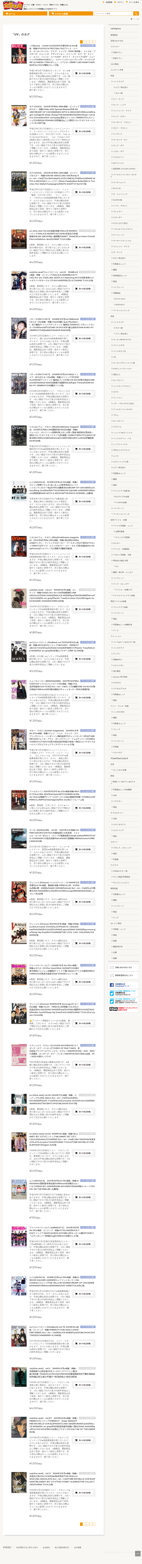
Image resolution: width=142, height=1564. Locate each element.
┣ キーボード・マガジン (121, 122)
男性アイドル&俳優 (118, 601)
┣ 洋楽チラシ (116, 52)
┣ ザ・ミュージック (119, 194)
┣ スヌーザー (116, 217)
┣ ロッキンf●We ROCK (121, 339)
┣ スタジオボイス (118, 824)
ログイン (120, 2)
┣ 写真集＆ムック (118, 264)
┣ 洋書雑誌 (115, 293)
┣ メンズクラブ (117, 648)
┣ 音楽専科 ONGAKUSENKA (123, 169)
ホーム (12, 13)
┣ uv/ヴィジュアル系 (119, 462)
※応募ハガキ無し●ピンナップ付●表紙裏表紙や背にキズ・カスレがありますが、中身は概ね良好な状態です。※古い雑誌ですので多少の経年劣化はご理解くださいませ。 (49, 660)
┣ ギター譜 (117, 328)
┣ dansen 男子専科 (119, 677)
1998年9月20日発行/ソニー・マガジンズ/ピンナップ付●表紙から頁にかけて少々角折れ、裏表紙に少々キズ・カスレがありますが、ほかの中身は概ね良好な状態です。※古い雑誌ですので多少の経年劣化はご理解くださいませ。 (49, 1157)
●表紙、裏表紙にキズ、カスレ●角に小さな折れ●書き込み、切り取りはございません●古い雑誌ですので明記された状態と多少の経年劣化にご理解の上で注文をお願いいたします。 (49, 250)
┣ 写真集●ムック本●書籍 (121, 789)
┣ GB (113, 357)
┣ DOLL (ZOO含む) (119, 223)
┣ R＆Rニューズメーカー (121, 368)
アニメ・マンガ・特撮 (120, 706)
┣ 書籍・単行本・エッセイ (122, 572)
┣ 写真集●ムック (118, 694)
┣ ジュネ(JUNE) (117, 712)
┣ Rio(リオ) (116, 188)
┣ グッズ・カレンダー (120, 584)
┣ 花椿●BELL (116, 659)
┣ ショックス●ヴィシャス (121, 432)
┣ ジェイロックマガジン (121, 386)
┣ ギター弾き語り (118, 258)
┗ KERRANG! (118, 304)
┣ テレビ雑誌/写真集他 (120, 877)
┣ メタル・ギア (117, 151)
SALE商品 (115, 64)
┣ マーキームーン (118, 182)
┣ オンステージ (117, 421)
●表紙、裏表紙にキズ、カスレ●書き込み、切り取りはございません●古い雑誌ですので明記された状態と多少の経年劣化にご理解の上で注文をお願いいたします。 (49, 903)
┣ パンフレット (117, 287)
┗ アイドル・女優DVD (121, 590)
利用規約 (7, 1547)
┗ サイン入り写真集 (120, 537)
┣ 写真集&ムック (118, 894)
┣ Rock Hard (118, 299)
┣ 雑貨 (114, 941)
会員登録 (109, 2)
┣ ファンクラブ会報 (119, 607)
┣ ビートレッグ (117, 235)
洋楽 (112, 76)
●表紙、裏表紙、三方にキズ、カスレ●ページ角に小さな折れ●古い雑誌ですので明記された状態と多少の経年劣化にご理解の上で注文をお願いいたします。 (49, 809)
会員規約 (46, 1547)
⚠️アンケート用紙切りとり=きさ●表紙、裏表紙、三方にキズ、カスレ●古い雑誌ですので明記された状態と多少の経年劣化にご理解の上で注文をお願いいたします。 (49, 1024)
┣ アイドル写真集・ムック (122, 526)
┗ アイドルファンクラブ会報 (123, 595)
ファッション (116, 636)
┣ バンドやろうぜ (118, 351)
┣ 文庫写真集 (117, 531)
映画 (112, 776)
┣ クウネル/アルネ (118, 688)
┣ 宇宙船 (115, 747)
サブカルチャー (117, 813)
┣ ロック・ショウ (118, 105)
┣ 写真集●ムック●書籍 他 (121, 624)
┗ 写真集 (115, 859)
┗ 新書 (114, 958)
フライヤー (115, 46)
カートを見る (134, 2)
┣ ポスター (115, 543)
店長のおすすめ (117, 41)
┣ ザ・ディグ (116, 252)
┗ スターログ (116, 752)
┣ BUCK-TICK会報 (120, 496)
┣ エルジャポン (117, 665)
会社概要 (77, 1547)
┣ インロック (116, 134)
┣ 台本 (114, 795)
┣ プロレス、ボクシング (121, 848)
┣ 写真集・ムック (118, 929)
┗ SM (114, 566)
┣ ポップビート (117, 380)
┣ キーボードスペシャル (121, 240)
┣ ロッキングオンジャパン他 (123, 363)
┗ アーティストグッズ (120, 310)
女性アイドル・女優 (119, 520)
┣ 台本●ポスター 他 (119, 871)
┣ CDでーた (116, 427)
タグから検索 (61, 13)
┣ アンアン (115, 653)
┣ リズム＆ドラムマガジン (122, 229)
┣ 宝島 (114, 818)
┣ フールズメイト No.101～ (122, 409)
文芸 (112, 764)
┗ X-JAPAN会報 (119, 502)
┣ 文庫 (114, 952)
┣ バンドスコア (117, 81)
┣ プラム (115, 415)
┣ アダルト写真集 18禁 (121, 555)
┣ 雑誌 (114, 281)
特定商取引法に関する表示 (27, 1547)
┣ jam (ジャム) (117, 163)
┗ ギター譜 (117, 93)
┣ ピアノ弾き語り (119, 87)
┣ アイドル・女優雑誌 (120, 549)
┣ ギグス (115, 392)
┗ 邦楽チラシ (116, 58)
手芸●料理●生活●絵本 (119, 758)
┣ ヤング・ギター (118, 116)
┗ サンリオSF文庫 (118, 770)
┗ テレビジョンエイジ (120, 882)
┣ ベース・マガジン (119, 206)
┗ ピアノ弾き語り (119, 334)
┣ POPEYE (116, 683)
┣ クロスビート (117, 157)
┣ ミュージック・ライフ (121, 110)
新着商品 (114, 35)
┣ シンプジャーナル (119, 444)
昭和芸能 (114, 888)
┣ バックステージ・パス (121, 438)
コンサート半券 (117, 70)
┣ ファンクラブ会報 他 (120, 491)
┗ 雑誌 (114, 700)
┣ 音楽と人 (115, 374)
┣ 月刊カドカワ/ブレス (120, 450)
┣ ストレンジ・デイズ (120, 246)
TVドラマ (114, 865)
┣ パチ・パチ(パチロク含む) (122, 403)
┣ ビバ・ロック (117, 99)
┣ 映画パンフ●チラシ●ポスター (123, 782)
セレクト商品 (116, 923)
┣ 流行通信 (115, 671)
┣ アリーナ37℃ (118, 345)
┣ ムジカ (115, 456)
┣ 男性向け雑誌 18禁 (119, 560)
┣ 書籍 (114, 270)
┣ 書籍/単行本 (117, 946)
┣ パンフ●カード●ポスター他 (123, 642)
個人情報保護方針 (62, 1547)
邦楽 (112, 316)
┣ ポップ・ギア (117, 145)
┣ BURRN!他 (116, 200)
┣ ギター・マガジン (119, 128)
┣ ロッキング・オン (119, 140)
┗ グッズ (115, 630)
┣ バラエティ (116, 801)
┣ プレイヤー (116, 211)
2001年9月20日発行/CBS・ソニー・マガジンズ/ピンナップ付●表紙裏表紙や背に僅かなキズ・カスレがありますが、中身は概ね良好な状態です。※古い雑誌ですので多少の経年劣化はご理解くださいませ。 (49, 1346)
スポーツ (114, 842)
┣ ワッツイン (116, 398)
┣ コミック (115, 729)
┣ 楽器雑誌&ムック (119, 275)
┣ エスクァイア (117, 830)
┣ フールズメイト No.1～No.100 (123, 175)
